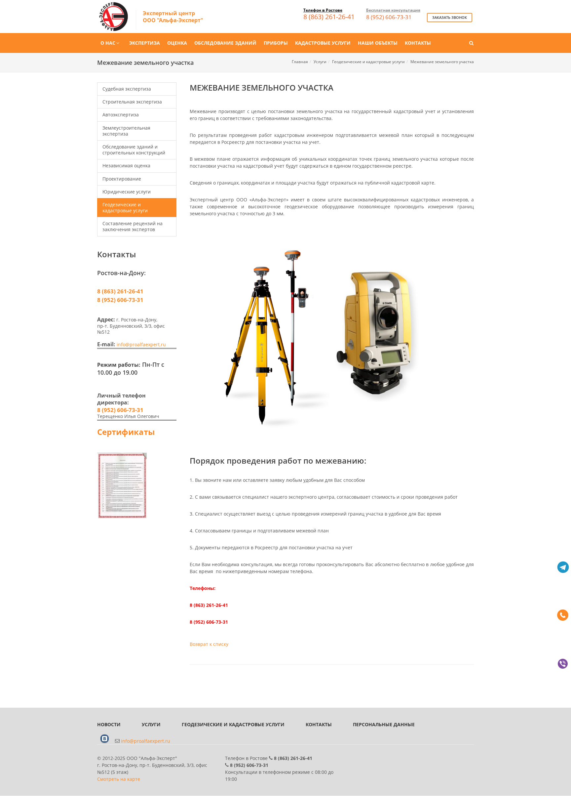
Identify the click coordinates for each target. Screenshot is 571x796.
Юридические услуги (126, 192)
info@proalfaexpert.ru (141, 344)
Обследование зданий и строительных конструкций (133, 150)
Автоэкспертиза (120, 114)
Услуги (320, 61)
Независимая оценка (126, 165)
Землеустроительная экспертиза (126, 131)
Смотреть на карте (118, 779)
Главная (300, 61)
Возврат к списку (209, 644)
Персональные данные (384, 724)
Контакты (319, 724)
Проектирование (121, 179)
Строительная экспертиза (132, 102)
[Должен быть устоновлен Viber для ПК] (563, 664)
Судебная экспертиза (126, 89)
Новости (109, 724)
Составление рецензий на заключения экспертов (132, 226)
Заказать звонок (449, 17)
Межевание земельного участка (442, 61)
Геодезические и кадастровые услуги (368, 61)
